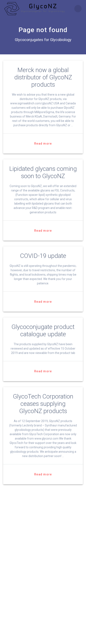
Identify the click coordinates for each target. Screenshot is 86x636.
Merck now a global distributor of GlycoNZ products (43, 77)
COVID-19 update (43, 255)
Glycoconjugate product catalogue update (43, 330)
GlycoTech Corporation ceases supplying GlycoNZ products (43, 404)
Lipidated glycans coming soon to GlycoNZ (43, 172)
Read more (43, 143)
